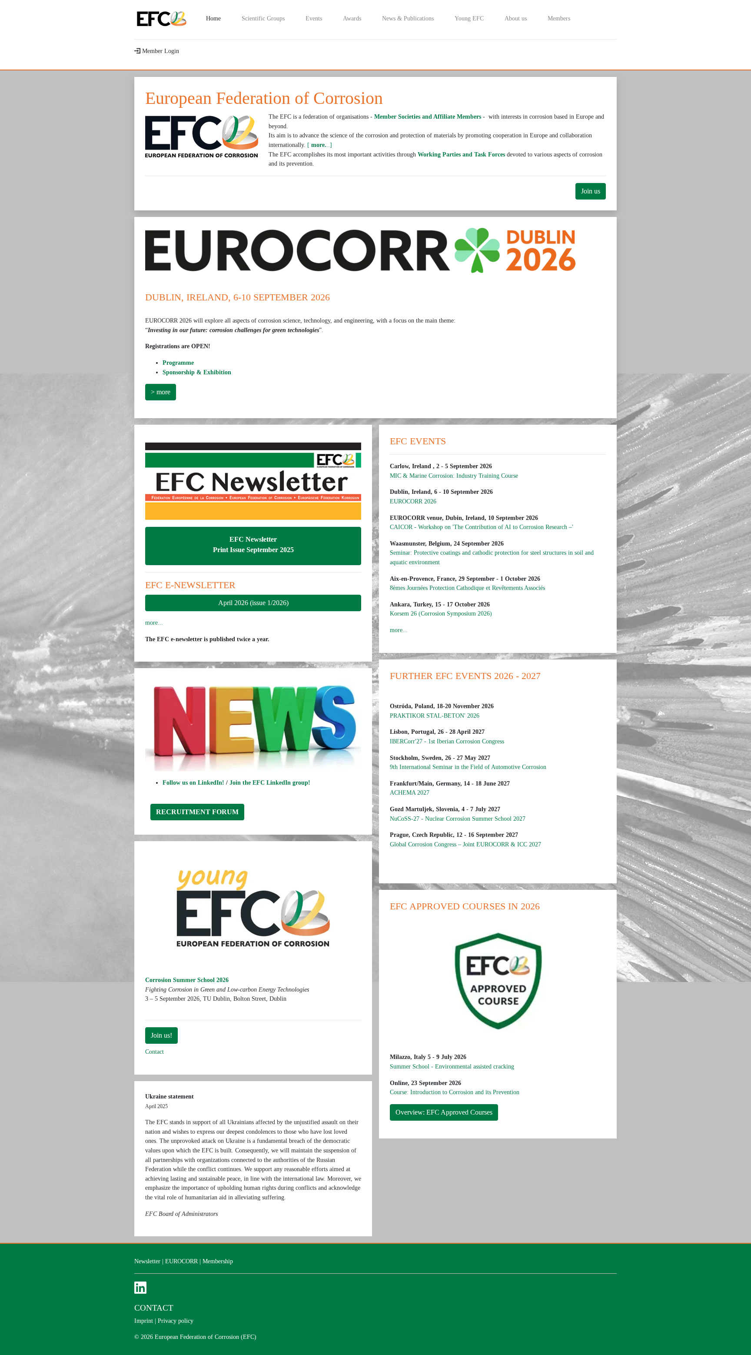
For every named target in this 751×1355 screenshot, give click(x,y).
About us (516, 18)
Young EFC (469, 18)
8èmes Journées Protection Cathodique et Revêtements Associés (467, 587)
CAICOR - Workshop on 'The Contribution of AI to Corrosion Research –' (481, 526)
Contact (154, 1051)
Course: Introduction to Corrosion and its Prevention (454, 1092)
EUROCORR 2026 (413, 501)
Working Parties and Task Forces (461, 154)
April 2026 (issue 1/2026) (253, 602)
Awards (352, 18)
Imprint (143, 1320)
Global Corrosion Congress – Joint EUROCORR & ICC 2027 (465, 844)
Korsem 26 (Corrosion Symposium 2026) (441, 613)
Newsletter (147, 1261)
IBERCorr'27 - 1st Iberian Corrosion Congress (447, 741)
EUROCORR (181, 1261)
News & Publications (408, 18)
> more (160, 392)
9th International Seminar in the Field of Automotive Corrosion (468, 766)
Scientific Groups (263, 18)
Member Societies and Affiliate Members (427, 116)
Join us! (161, 1035)
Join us (590, 191)
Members (559, 18)
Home (218, 18)
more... (154, 622)
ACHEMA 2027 (409, 792)
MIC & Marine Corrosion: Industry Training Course (454, 475)
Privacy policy (175, 1320)
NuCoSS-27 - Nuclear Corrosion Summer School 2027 (457, 818)
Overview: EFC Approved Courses (443, 1112)
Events (314, 18)
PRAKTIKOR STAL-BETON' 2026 (434, 715)
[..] (319, 144)
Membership (218, 1261)
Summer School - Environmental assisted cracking (452, 1066)
